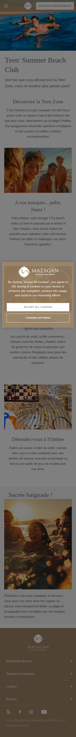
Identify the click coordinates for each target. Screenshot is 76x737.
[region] (38, 295)
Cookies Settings (38, 318)
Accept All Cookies (38, 307)
